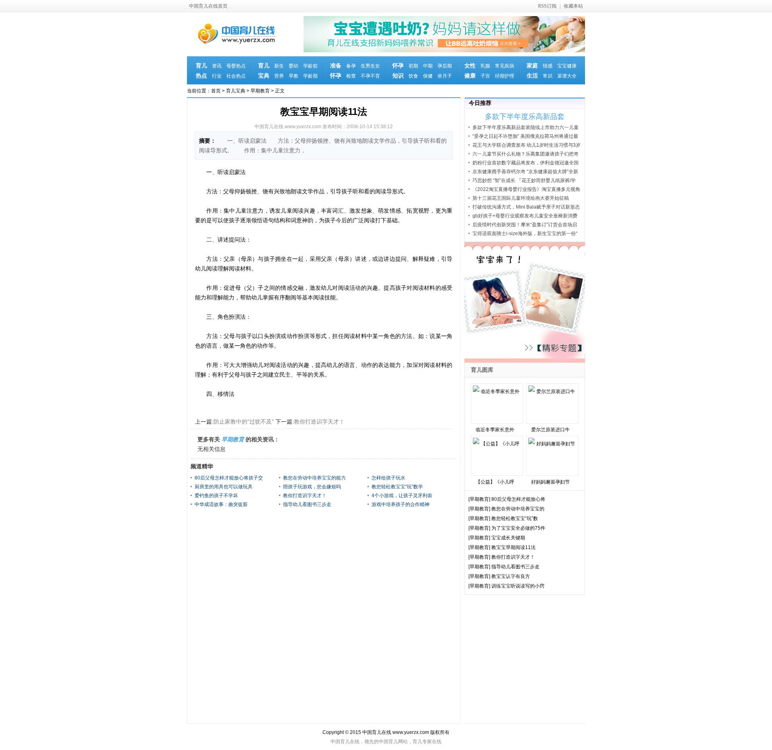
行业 (217, 76)
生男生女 (370, 66)
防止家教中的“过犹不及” (244, 421)
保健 (428, 76)
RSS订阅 (547, 6)
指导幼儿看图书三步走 (307, 504)
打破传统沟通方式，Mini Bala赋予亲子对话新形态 (526, 207)
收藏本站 (573, 6)
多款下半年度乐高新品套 (525, 117)
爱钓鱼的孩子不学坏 (216, 495)
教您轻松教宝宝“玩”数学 (397, 487)
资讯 (217, 66)
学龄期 (310, 76)
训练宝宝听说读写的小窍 (517, 586)
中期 (428, 66)
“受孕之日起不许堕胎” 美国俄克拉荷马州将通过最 (525, 136)
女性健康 (470, 70)
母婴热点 (236, 66)
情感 (547, 66)
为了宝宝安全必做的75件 (518, 528)
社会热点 (236, 76)
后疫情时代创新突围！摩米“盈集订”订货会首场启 (524, 224)
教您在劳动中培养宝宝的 (517, 509)
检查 (351, 76)
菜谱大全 (567, 76)
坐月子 (444, 76)
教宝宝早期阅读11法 (513, 547)
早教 (293, 76)
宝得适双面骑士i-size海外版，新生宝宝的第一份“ (524, 233)
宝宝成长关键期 (508, 538)
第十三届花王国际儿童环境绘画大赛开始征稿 (520, 198)
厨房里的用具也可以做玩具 (224, 487)
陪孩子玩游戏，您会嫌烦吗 (312, 487)
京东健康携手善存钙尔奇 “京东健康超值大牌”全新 (525, 171)
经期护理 (504, 76)
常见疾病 (504, 66)
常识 (547, 76)
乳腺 (485, 66)
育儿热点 (201, 70)
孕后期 (444, 66)
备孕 (351, 66)
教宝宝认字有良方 (510, 576)
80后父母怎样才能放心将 (518, 499)
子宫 (485, 76)
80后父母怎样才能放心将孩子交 (229, 478)
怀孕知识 (398, 70)
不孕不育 (370, 76)
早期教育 (260, 91)
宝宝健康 (567, 66)
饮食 (413, 76)
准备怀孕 (335, 70)
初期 (413, 66)
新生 (279, 66)
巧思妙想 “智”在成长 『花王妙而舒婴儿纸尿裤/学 (524, 180)
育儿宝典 (263, 70)
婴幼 (293, 66)
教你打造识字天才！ (319, 421)
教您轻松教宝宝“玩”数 (514, 518)
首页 (216, 91)
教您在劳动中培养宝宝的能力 (314, 478)
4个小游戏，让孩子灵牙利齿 (402, 495)
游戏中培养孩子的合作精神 (400, 504)
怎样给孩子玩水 (388, 478)
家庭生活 (532, 70)
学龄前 (310, 66)
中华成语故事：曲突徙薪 (221, 504)
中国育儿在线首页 (208, 6)
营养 (279, 76)
